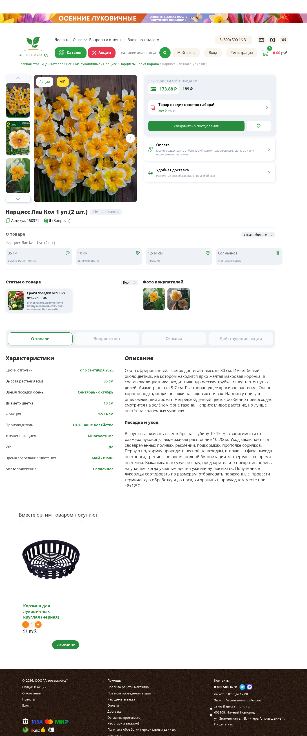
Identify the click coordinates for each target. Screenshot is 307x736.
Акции (104, 52)
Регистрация (242, 52)
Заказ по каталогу (143, 39)
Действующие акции (241, 338)
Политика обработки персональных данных (141, 729)
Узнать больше (255, 234)
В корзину (65, 645)
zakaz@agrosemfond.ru (232, 706)
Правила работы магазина (128, 687)
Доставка (63, 39)
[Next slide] (18, 199)
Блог (126, 282)
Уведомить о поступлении (196, 126)
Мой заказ (186, 52)
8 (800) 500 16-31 (234, 39)
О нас (77, 39)
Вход (213, 52)
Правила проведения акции (129, 693)
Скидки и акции (34, 687)
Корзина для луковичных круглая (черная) (41, 611)
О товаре (40, 338)
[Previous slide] (18, 78)
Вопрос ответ (106, 338)
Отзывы (174, 338)
